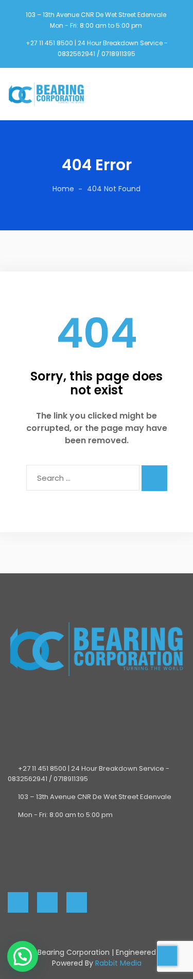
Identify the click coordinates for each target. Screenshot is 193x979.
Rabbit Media (118, 963)
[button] (22, 956)
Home (63, 189)
